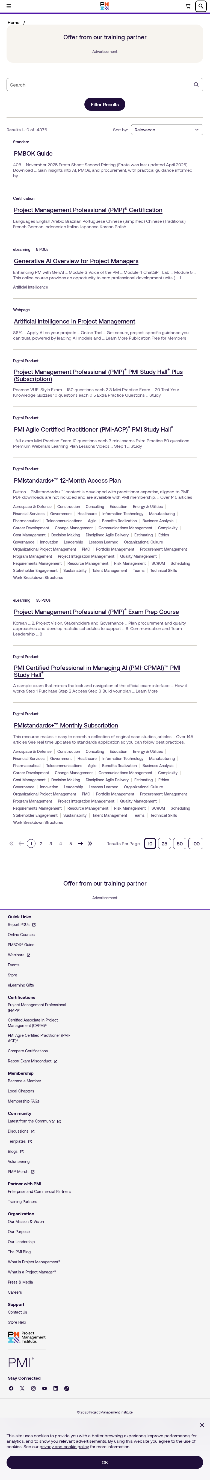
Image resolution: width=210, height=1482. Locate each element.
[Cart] (188, 6)
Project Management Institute (27, 1337)
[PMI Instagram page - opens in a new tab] (33, 1388)
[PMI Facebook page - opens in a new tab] (11, 1388)
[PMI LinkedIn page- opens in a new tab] (55, 1388)
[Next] (80, 843)
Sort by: (120, 129)
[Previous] (21, 843)
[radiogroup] (173, 843)
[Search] (196, 84)
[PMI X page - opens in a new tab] (22, 1388)
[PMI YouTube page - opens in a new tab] (44, 1388)
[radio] (150, 843)
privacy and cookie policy (64, 1446)
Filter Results (105, 104)
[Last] (90, 843)
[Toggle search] (201, 6)
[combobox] (100, 84)
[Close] (202, 1425)
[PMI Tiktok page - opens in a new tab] (66, 1388)
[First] (11, 843)
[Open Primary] (8, 6)
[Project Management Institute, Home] (105, 6)
